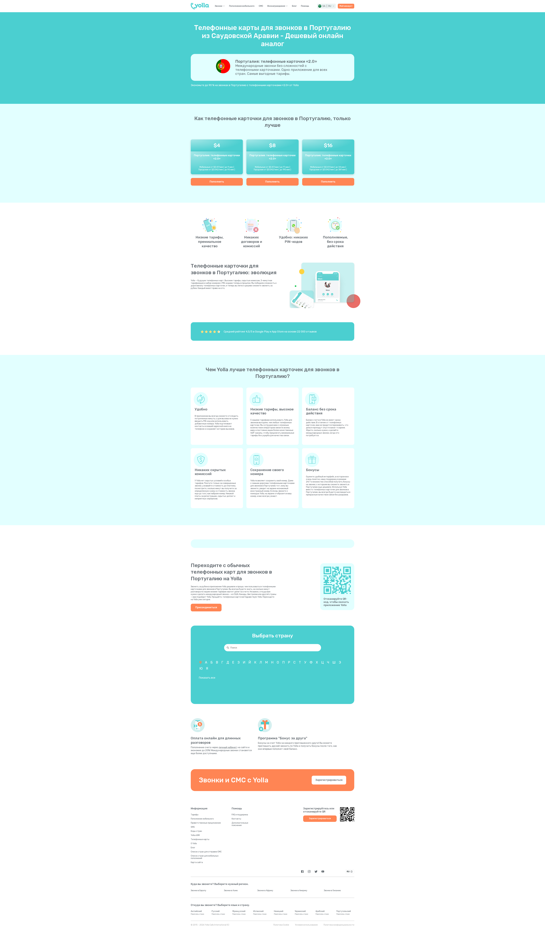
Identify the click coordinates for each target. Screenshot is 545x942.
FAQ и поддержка (240, 814)
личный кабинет (228, 747)
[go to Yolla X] (316, 871)
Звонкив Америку (299, 890)
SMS (193, 827)
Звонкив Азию (231, 890)
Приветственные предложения (206, 823)
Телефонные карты (200, 839)
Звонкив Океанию (332, 890)
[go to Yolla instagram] (309, 871)
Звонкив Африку (265, 890)
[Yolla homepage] (200, 6)
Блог (294, 6)
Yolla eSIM (195, 835)
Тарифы (194, 814)
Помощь (305, 6)
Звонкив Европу (198, 890)
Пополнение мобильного (241, 6)
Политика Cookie (281, 925)
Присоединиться (206, 607)
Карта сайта (197, 862)
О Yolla (194, 843)
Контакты (236, 819)
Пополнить (217, 181)
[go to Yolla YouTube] (322, 871)
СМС (261, 6)
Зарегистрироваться (328, 780)
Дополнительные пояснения (240, 824)
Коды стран (196, 831)
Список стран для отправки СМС (206, 852)
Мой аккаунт (346, 6)
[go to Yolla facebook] (302, 871)
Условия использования (306, 925)
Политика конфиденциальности (339, 925)
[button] (326, 6)
